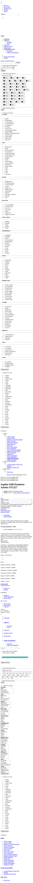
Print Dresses (8, 161)
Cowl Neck (8, 306)
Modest (7, 158)
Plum (7, 406)
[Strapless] (5, 772)
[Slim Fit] (4, 757)
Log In (5, 11)
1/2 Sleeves (8, 346)
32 (12, 90)
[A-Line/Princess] (4, 753)
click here (19, 506)
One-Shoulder (9, 316)
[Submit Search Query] (18, 648)
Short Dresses (8, 166)
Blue (7, 390)
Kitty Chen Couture (12, 447)
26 (18, 87)
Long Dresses (8, 156)
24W (6, 96)
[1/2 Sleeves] (5, 760)
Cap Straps (8, 361)
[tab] (18, 447)
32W (14, 99)
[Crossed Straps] (5, 711)
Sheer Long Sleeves (10, 351)
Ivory (7, 413)
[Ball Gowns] (5, 696)
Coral (7, 411)
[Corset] (6, 707)
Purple (7, 393)
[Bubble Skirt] (6, 703)
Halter (7, 308)
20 (24, 84)
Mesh (6, 268)
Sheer (6, 211)
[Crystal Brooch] (4, 728)
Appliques (8, 235)
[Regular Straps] (5, 769)
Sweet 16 (7, 139)
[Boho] (5, 697)
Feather (7, 243)
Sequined (7, 273)
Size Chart (3, 509)
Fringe (7, 246)
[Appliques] (4, 724)
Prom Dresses (8, 135)
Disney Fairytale (11, 441)
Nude (7, 414)
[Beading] (4, 726)
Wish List (6, 5)
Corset (7, 186)
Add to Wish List (5, 507)
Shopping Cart (7, 8)
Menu (2, 36)
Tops (6, 171)
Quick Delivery (26, 492)
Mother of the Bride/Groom (12, 133)
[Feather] (3, 734)
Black (7, 419)
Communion (8, 125)
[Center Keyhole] (6, 705)
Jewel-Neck (8, 311)
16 (12, 84)
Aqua (7, 383)
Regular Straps (9, 363)
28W (21, 96)
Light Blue (8, 387)
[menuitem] (18, 5)
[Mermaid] (4, 756)
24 (12, 87)
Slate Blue (8, 388)
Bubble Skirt (8, 181)
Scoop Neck (8, 321)
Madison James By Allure (13, 451)
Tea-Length (8, 298)
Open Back (8, 191)
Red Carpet (8, 138)
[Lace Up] (5, 713)
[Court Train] (4, 743)
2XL (13, 105)
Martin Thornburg (11, 452)
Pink (7, 400)
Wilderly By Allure (12, 460)
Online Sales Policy (6, 510)
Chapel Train (8, 288)
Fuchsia (7, 403)
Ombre (7, 226)
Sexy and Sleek (9, 163)
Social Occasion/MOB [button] (9, 461)
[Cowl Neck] (5, 746)
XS (6, 102)
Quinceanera (8, 136)
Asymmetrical (8, 286)
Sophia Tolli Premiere (13, 458)
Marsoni (9, 466)
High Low (8, 188)
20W (14, 93)
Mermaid (7, 338)
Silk (6, 274)
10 (22, 81)
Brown (7, 417)
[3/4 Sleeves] (5, 762)
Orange (7, 409)
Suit (6, 169)
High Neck (8, 310)
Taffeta (7, 276)
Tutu (6, 172)
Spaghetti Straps (9, 365)
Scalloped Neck (9, 319)
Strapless (7, 324)
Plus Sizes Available (10, 194)
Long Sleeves (8, 350)
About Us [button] (6, 622)
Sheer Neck (8, 322)
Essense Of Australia (12, 442)
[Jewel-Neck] (5, 750)
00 (13, 78)
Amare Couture (11, 438)
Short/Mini (8, 294)
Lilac (7, 395)
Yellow (7, 375)
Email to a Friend (5, 512)
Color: (2, 501)
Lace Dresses (8, 151)
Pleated (7, 192)
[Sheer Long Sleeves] (5, 764)
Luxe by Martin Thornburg (14, 450)
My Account (7, 7)
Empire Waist (8, 336)
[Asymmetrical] (4, 740)
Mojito (7, 377)
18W (6, 93)
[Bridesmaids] (7, 690)
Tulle (6, 277)
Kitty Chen (10, 445)
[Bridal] (7, 688)
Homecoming (8, 131)
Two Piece (8, 174)
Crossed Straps (9, 206)
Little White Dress (10, 155)
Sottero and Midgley (12, 455)
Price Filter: (6, 67)
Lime (7, 382)
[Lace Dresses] (5, 700)
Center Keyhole (9, 184)
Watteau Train (8, 299)
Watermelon (9, 404)
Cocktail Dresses (9, 123)
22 (6, 87)
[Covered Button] (5, 710)
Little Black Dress (10, 153)
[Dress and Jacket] (5, 698)
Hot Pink (8, 401)
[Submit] (18, 14)
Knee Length (8, 293)
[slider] (29, 657)
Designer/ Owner (8, 633)
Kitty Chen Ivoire (11, 448)
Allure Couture (11, 436)
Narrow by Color (7, 372)
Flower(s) (7, 245)
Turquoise (8, 385)
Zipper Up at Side (9, 214)
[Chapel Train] (4, 742)
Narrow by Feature (8, 113)
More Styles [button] (7, 469)
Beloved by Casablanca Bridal (14, 439)
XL (6, 105)
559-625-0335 (4, 584)
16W (26, 90)
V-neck (7, 327)
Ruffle (7, 249)
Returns (6, 589)
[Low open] (5, 714)
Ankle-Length (9, 285)
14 (6, 84)
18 (18, 84)
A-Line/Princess (9, 334)
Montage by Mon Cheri (13, 467)
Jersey (7, 265)
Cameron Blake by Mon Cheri (14, 464)
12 (28, 81)
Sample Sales (7, 636)
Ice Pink (8, 398)
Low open (8, 209)
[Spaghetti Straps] (5, 770)
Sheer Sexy (8, 164)
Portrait (7, 318)
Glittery (7, 221)
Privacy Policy (7, 598)
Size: (2, 498)
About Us (6, 595)
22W (21, 93)
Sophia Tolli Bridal (12, 457)
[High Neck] (5, 749)
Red (7, 408)
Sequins (7, 253)
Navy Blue (8, 391)
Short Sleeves (8, 353)
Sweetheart (8, 326)
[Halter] (5, 747)
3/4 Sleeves (8, 348)
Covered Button (9, 204)
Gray (7, 421)
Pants (6, 159)
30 (6, 90)
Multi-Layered (9, 189)
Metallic (7, 223)
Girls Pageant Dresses (10, 130)
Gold (7, 416)
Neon (6, 224)
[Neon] (3, 720)
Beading (7, 236)
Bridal (7, 118)
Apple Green (9, 379)
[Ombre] (3, 721)
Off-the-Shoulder (9, 314)
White (7, 424)
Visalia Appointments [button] (9, 640)
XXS (21, 99)
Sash (6, 251)
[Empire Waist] (4, 755)
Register (6, 10)
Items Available (8, 516)
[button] (7, 39)
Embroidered (8, 241)
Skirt (6, 168)
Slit (6, 197)
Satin (6, 271)
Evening (7, 127)
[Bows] (4, 727)
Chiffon (7, 261)
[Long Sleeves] (5, 763)
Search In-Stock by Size (9, 73)
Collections (7, 618)
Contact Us (7, 588)
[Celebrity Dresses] (6, 704)
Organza (7, 269)
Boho (6, 148)
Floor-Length (8, 291)
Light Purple (9, 396)
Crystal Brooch (9, 240)
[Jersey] (3, 736)
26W (14, 96)
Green (7, 380)
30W (6, 99)
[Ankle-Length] (4, 739)
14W (19, 90)
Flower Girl (8, 128)
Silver (7, 422)
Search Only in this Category (10, 65)
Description (7, 515)
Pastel (6, 228)
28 (24, 87)
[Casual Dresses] (7, 691)
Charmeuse (8, 260)
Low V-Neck (8, 313)
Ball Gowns (8, 147)
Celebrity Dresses (9, 183)
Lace (6, 248)
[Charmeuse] (3, 732)
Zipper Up (8, 213)
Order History (7, 605)
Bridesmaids (8, 120)
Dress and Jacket (9, 150)
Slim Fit (7, 339)
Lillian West (10, 454)
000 (6, 78)
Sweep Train (8, 296)
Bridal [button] (5, 433)
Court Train (8, 289)
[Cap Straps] (5, 768)
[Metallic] (3, 719)
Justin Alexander (11, 444)
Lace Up (7, 208)
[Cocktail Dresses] (7, 692)
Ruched (7, 196)
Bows (6, 238)
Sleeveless (8, 354)
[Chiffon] (3, 733)
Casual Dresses (9, 122)
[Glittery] (3, 717)
